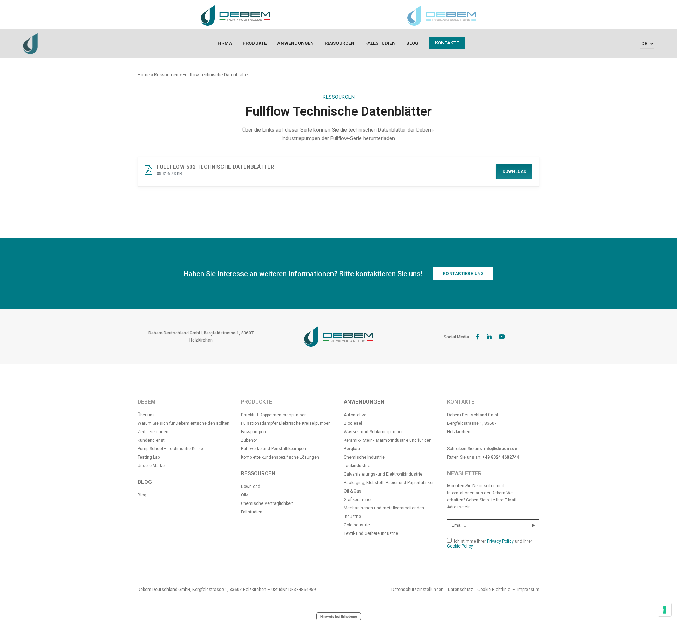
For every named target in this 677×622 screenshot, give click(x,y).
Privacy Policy (500, 541)
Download (514, 171)
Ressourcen (340, 43)
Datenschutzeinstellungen (417, 589)
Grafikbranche (357, 499)
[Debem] (30, 43)
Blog (412, 43)
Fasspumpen (253, 431)
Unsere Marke (151, 465)
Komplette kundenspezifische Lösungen (280, 457)
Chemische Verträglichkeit (267, 503)
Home (144, 74)
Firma (225, 43)
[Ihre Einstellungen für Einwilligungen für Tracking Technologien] (664, 609)
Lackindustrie (357, 465)
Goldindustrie (357, 525)
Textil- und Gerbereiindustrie (371, 533)
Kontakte (447, 43)
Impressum (528, 589)
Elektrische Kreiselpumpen (305, 423)
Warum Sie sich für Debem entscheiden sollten (184, 423)
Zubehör (249, 440)
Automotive (355, 414)
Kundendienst (151, 440)
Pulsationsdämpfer (260, 423)
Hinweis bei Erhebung (338, 616)
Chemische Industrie (364, 457)
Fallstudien (380, 43)
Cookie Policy (460, 546)
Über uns (146, 414)
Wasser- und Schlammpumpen (374, 431)
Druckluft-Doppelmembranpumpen (274, 414)
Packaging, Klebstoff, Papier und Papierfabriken (389, 482)
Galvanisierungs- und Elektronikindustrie (383, 474)
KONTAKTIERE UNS (463, 273)
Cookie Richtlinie (493, 589)
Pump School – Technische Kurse (170, 448)
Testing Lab (149, 457)
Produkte (255, 43)
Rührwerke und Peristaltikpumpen (273, 448)
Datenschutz (460, 589)
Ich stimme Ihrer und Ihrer (489, 544)
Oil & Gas (352, 491)
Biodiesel (353, 423)
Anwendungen (295, 43)
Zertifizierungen (153, 431)
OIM (245, 495)
